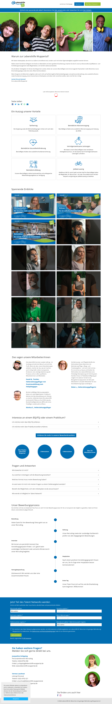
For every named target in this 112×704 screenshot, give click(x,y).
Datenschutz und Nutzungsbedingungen (43, 631)
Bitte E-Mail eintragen (63, 615)
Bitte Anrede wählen (16, 608)
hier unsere (59, 10)
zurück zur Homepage (66, 4)
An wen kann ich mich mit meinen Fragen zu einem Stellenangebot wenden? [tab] (39, 484)
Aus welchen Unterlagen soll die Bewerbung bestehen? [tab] (31, 475)
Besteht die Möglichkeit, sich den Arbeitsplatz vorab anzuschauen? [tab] (35, 489)
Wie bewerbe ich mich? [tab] (20, 470)
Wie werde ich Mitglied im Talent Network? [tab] (27, 493)
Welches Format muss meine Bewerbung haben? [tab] (29, 479)
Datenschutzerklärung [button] (10, 695)
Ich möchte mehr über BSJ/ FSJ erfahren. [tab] (26, 422)
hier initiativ (87, 10)
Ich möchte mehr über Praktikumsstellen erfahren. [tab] (30, 427)
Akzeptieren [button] (16, 698)
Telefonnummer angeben (18, 622)
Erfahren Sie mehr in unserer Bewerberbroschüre (56, 435)
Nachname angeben (16, 615)
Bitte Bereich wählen (71, 622)
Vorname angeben (62, 608)
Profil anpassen (26, 638)
